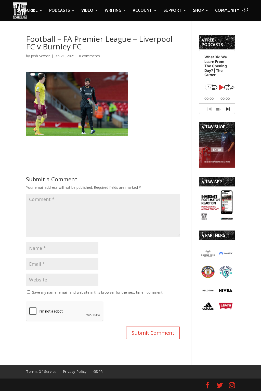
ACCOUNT (142, 10)
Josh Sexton (40, 55)
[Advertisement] (85, 143)
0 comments (89, 55)
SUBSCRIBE (27, 10)
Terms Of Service (41, 371)
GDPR (98, 371)
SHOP (198, 10)
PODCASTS (59, 10)
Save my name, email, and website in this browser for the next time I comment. (97, 292)
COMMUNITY (227, 10)
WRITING (113, 10)
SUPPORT (172, 10)
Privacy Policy (75, 371)
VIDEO (87, 10)
